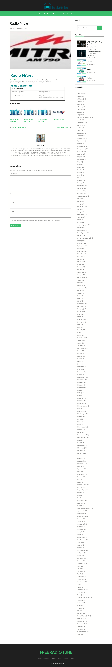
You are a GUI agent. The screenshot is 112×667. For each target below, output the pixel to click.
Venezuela (80, 624)
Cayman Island (82, 196)
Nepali (79, 432)
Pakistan (80, 461)
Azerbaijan (80, 138)
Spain (79, 542)
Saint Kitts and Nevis (84, 508)
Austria (79, 136)
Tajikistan (80, 571)
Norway (79, 453)
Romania (80, 500)
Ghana (79, 280)
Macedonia (80, 380)
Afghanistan (81, 94)
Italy (78, 335)
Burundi (79, 183)
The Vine (89, 61)
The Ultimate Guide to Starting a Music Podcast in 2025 (94, 42)
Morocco (80, 416)
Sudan (79, 555)
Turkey (79, 603)
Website (12, 211)
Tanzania (80, 576)
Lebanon (80, 366)
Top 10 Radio (81, 589)
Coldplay (80, 204)
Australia (80, 133)
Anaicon (80, 109)
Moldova (80, 411)
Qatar (79, 492)
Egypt (79, 248)
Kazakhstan (81, 348)
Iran (78, 324)
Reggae (79, 495)
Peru (78, 471)
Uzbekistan (81, 621)
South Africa (81, 537)
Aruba (79, 130)
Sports (79, 545)
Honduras (80, 303)
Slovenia (80, 529)
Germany (80, 277)
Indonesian (80, 322)
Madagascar (81, 382)
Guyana (79, 293)
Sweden (79, 561)
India (78, 314)
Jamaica (80, 340)
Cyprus (79, 222)
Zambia (79, 634)
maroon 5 (80, 395)
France (79, 267)
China (79, 201)
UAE (78, 605)
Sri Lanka (80, 553)
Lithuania (80, 372)
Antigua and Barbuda (84, 117)
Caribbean (80, 193)
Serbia (79, 521)
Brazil (79, 175)
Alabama (80, 99)
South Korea (81, 540)
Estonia (79, 259)
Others (79, 458)
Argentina (80, 122)
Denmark (80, 227)
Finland (79, 264)
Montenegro (81, 414)
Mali (78, 390)
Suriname (80, 558)
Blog (78, 162)
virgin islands (81, 631)
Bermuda (80, 159)
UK (78, 610)
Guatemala (80, 288)
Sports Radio (81, 550)
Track (79, 595)
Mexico (79, 403)
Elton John (80, 254)
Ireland (79, 330)
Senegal (79, 519)
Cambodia (80, 185)
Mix (78, 408)
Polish (79, 482)
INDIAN (79, 317)
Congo (79, 212)
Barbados (80, 151)
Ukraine (79, 613)
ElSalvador (80, 251)
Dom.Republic (81, 233)
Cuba (79, 220)
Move (79, 419)
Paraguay (80, 469)
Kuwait (79, 359)
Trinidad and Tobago (83, 597)
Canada (79, 191)
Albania (79, 104)
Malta (79, 393)
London (79, 374)
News (79, 440)
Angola (79, 115)
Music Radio (81, 427)
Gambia (79, 269)
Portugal (80, 487)
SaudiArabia (81, 516)
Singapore (80, 524)
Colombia (80, 206)
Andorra (79, 112)
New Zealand (81, 437)
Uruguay (80, 618)
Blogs (79, 164)
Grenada (80, 285)
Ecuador (80, 243)
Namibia (79, 429)
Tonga (79, 587)
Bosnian (79, 172)
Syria (79, 566)
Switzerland (81, 563)
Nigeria (79, 450)
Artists (79, 128)
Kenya (79, 351)
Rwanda (79, 506)
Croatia (79, 217)
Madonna (80, 385)
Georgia (79, 275)
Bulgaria (79, 180)
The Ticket (90, 78)
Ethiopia (80, 261)
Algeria (79, 107)
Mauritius (80, 401)
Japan (79, 343)
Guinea (79, 290)
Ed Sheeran (81, 246)
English (79, 256)
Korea (79, 353)
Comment (13, 173)
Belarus (79, 154)
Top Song (80, 592)
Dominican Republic (83, 238)
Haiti (78, 296)
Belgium (79, 157)
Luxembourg (81, 377)
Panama (79, 466)
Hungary (80, 309)
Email (12, 203)
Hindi (79, 301)
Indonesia (80, 319)
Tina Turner (81, 582)
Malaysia (80, 387)
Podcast (80, 477)
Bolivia (79, 167)
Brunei (79, 178)
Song (79, 534)
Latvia (79, 361)
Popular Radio (81, 485)
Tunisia (79, 600)
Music (79, 422)
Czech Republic (82, 225)
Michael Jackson (82, 406)
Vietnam (80, 629)
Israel (79, 332)
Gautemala (80, 272)
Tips (78, 584)
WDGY (89, 70)
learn (79, 364)
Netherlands (81, 435)
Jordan (79, 345)
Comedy (80, 209)
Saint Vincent (81, 513)
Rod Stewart (81, 498)
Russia (79, 503)
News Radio (81, 445)
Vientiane (80, 626)
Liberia (79, 369)
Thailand (80, 579)
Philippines (80, 474)
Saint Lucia (80, 511)
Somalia (79, 532)
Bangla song (81, 146)
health (79, 298)
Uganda (79, 608)
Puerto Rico (81, 490)
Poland (79, 479)
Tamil (79, 574)
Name (12, 194)
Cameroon (80, 188)
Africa (79, 96)
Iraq (78, 327)
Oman (79, 456)
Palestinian (80, 464)
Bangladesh (81, 149)
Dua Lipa (80, 240)
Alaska (79, 101)
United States (81, 616)
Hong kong (80, 306)
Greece (79, 282)
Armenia (80, 125)
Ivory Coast (81, 338)
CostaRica (80, 214)
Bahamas (80, 141)
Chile (79, 199)
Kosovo (79, 356)
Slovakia (80, 527)
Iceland (79, 311)
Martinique (80, 398)
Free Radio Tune (56, 652)
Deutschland (81, 230)
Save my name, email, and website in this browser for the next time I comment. (36, 220)
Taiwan (79, 569)
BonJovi (79, 170)
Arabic (79, 120)
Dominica (80, 235)
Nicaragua (80, 448)
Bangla (79, 143)
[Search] (99, 28)
